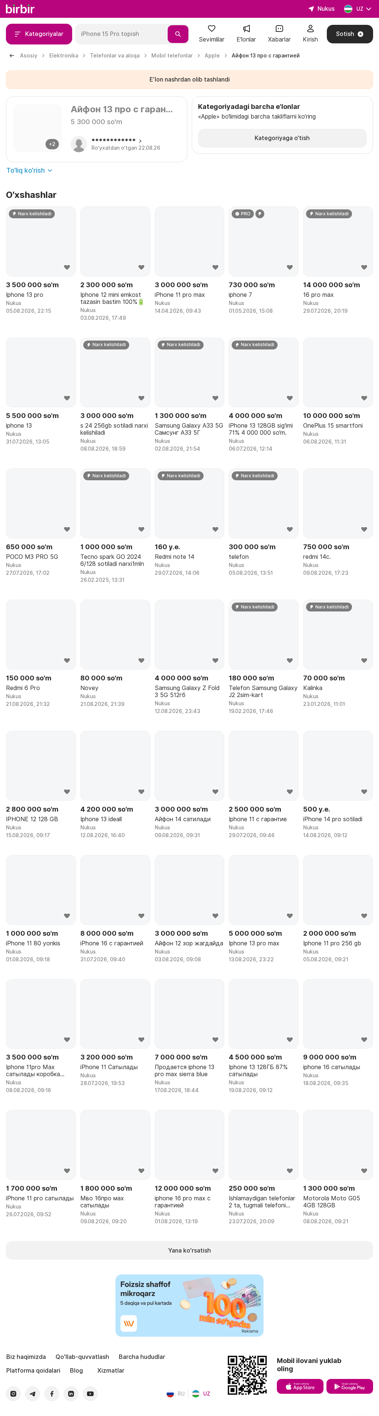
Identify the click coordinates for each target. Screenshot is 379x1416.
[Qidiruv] (178, 34)
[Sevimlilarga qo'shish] (67, 267)
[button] (212, 34)
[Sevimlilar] (212, 30)
